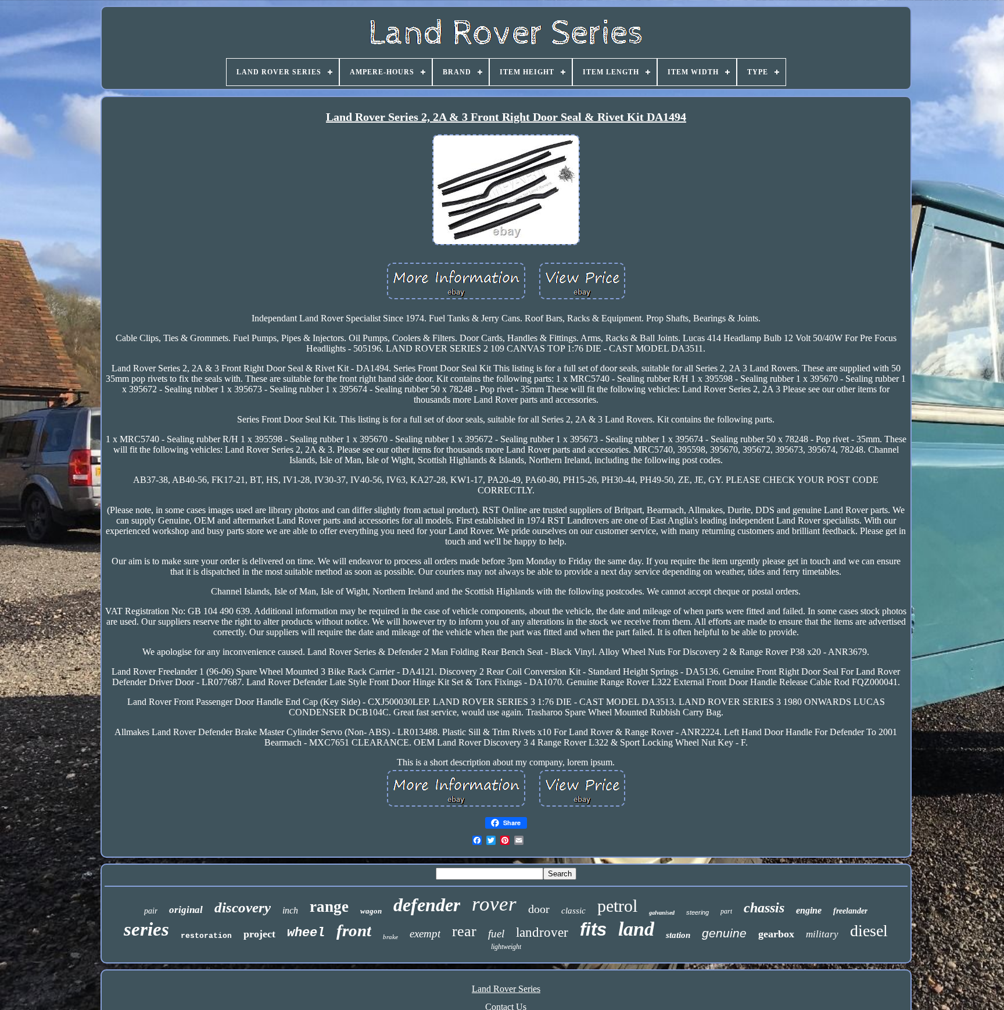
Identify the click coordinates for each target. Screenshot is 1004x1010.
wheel (306, 933)
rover (494, 904)
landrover (542, 932)
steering (697, 912)
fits (593, 929)
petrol (617, 905)
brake (390, 936)
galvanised (662, 912)
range (329, 906)
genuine (724, 933)
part (726, 911)
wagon (371, 911)
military (822, 934)
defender (426, 904)
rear (464, 931)
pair (150, 911)
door (539, 908)
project (259, 934)
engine (809, 910)
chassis (764, 907)
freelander (850, 911)
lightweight (506, 947)
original (186, 909)
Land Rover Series (506, 989)
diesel (869, 931)
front (353, 930)
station (678, 935)
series (146, 929)
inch (290, 910)
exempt (425, 933)
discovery (242, 907)
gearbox (776, 934)
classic (573, 910)
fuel (496, 933)
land (636, 929)
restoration (206, 936)
